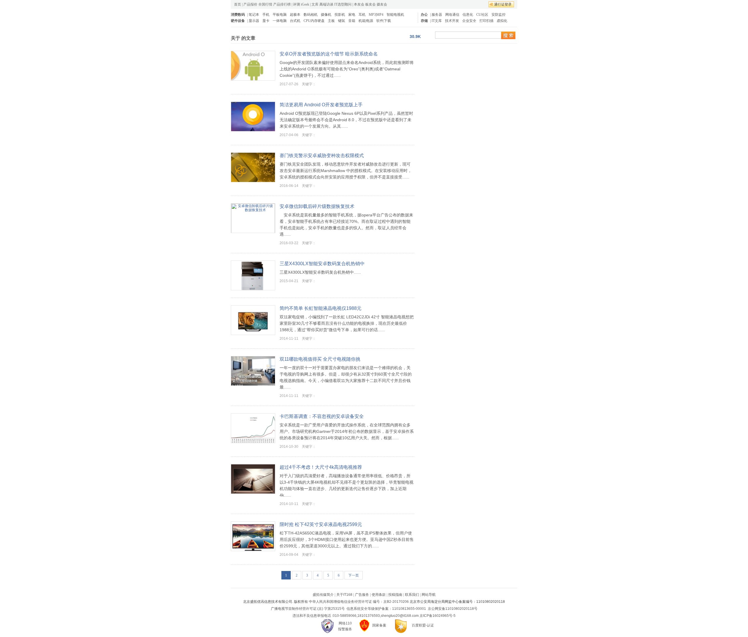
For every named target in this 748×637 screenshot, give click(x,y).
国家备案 (379, 625)
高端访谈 (326, 4)
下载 (387, 21)
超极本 (295, 15)
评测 (296, 4)
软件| (380, 21)
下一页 (353, 575)
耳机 (362, 15)
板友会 (370, 4)
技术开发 (452, 21)
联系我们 (412, 595)
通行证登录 (503, 4)
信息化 (468, 15)
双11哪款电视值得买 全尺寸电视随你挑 (320, 359)
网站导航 (429, 595)
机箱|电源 (366, 21)
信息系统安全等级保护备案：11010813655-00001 (386, 609)
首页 (237, 4)
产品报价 (250, 4)
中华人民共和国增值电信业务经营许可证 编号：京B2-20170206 (359, 602)
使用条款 (379, 595)
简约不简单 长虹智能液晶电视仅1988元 (320, 308)
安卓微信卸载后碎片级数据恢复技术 (317, 206)
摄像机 (326, 15)
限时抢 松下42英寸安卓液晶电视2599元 (321, 524)
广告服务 (362, 595)
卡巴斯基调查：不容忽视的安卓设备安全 (322, 416)
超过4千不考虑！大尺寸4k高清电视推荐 (321, 467)
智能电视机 (395, 15)
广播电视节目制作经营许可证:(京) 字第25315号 (308, 609)
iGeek (305, 4)
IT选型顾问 (343, 4)
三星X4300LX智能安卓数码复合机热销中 (322, 263)
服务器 (437, 15)
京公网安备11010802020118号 (452, 609)
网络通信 (452, 15)
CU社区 (482, 15)
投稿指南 (395, 595)
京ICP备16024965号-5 (438, 616)
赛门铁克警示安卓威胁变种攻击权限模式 (322, 155)
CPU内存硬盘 (314, 21)
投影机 (340, 15)
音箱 (351, 21)
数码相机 (311, 15)
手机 (265, 15)
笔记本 (254, 15)
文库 (314, 4)
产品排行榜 (282, 4)
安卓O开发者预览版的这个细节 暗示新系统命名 (329, 53)
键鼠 (341, 21)
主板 (331, 21)
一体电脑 (280, 21)
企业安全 (469, 21)
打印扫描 (486, 21)
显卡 (265, 21)
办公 (424, 15)
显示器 (254, 21)
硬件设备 (238, 21)
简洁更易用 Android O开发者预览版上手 (321, 104)
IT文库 (437, 21)
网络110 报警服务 (345, 626)
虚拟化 (502, 21)
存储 (424, 21)
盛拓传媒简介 (323, 595)
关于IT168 (344, 595)
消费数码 (238, 15)
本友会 (359, 4)
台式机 (295, 21)
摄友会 (382, 4)
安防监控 (498, 15)
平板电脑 (280, 15)
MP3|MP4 (376, 15)
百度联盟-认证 (423, 625)
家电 (351, 15)
